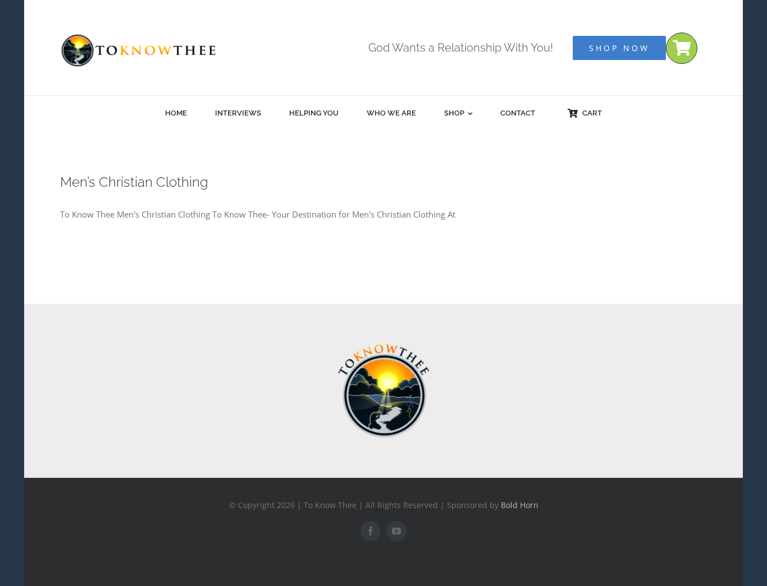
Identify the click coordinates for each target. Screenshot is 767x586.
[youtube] (396, 531)
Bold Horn (519, 505)
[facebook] (370, 531)
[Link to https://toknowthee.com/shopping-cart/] (681, 48)
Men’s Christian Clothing (134, 182)
